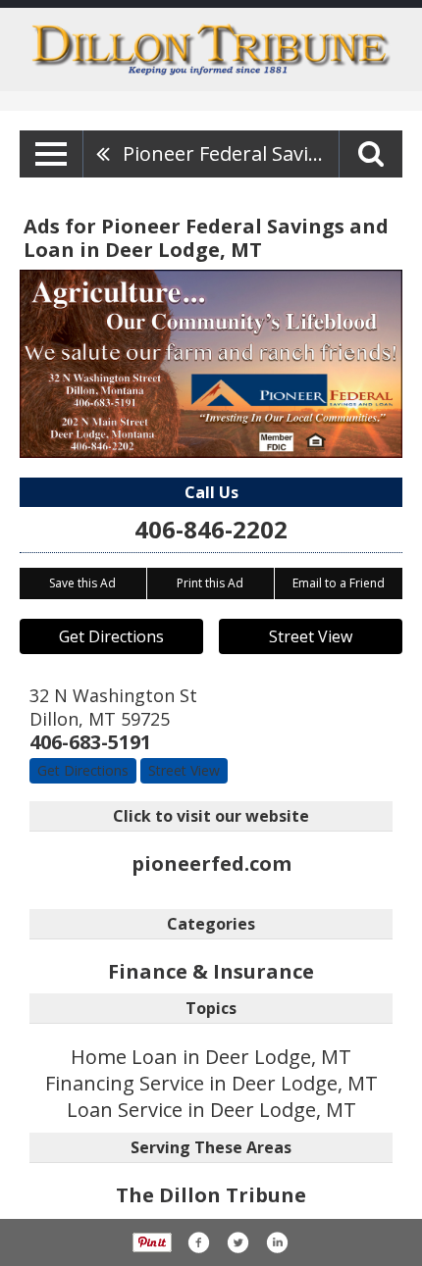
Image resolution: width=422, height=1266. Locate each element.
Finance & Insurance (211, 971)
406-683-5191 (90, 742)
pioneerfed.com (211, 863)
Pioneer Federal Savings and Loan (231, 153)
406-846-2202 (211, 529)
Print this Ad (210, 583)
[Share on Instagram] (277, 1242)
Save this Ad (82, 583)
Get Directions (111, 636)
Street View (310, 636)
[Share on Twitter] (237, 1242)
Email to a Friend (338, 583)
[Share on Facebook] (198, 1242)
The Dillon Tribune (211, 1195)
